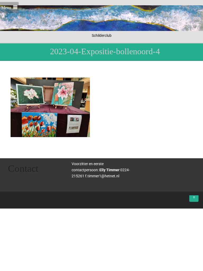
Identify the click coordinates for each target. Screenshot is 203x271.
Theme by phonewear (27, 198)
